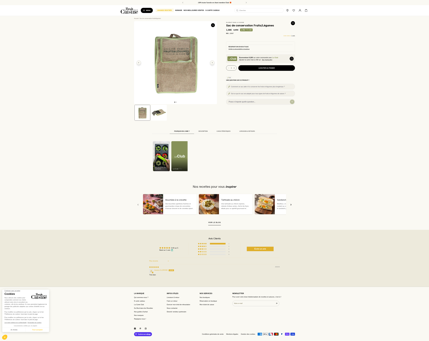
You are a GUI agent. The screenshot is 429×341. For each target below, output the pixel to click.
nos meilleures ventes (194, 10)
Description (203, 131)
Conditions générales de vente (213, 334)
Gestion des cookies (248, 334)
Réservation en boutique (208, 301)
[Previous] (139, 62)
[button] (306, 10)
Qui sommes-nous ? (141, 297)
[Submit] (276, 303)
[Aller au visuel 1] (174, 102)
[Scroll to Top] (425, 328)
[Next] (212, 62)
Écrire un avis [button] (260, 249)
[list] (175, 62)
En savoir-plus (267, 60)
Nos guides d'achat (141, 312)
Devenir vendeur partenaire (176, 312)
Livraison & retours (247, 131)
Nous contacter (172, 308)
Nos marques (139, 315)
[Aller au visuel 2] (176, 102)
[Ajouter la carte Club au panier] (292, 59)
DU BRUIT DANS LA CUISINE (235, 22)
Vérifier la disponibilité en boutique (239, 49)
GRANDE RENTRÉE (164, 10)
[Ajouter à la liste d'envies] (293, 23)
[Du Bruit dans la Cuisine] (129, 10)
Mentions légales (232, 334)
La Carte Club (139, 304)
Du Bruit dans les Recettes (143, 308)
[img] (154, 267)
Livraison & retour (173, 297)
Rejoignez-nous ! (140, 319)
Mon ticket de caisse (207, 304)
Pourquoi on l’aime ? (182, 131)
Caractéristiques (223, 131)
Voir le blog (214, 222)
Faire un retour (172, 301)
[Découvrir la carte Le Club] (232, 58)
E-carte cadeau (139, 301)
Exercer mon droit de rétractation (178, 304)
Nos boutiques (205, 297)
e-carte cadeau (213, 10)
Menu (148, 10)
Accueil (136, 18)
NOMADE (178, 10)
